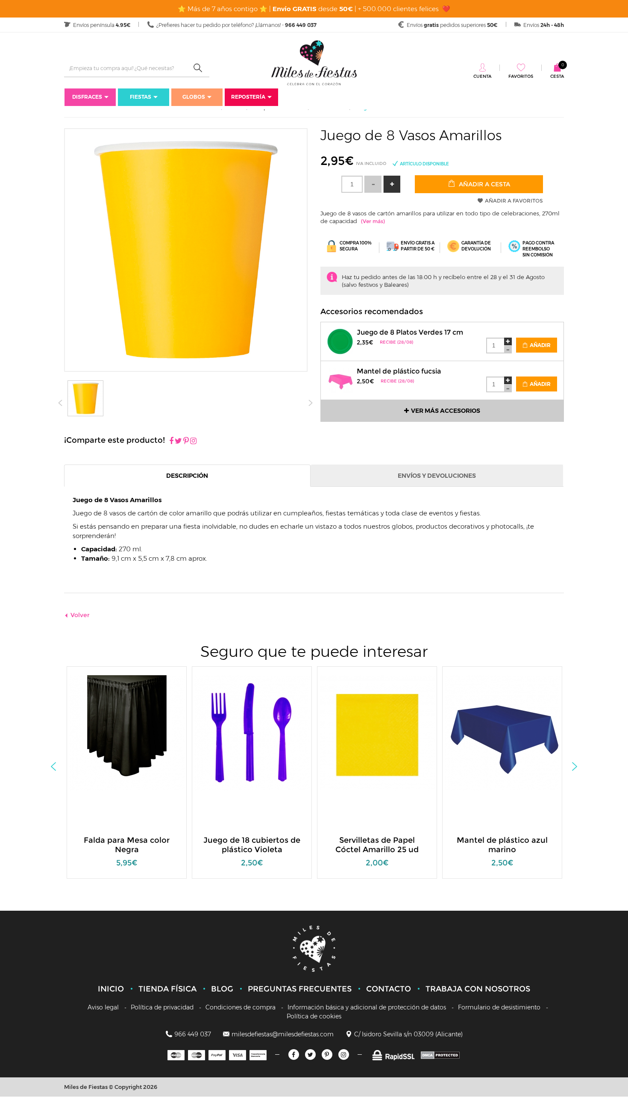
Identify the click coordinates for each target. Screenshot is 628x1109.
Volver (80, 615)
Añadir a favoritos (514, 200)
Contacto (388, 989)
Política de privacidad (162, 1007)
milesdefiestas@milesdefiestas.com (283, 1034)
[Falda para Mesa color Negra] (127, 732)
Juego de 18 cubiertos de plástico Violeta (251, 844)
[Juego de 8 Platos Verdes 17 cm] (340, 340)
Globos (193, 97)
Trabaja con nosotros (478, 989)
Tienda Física (167, 989)
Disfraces (87, 97)
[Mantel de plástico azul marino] (502, 732)
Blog (222, 989)
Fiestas (140, 97)
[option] (126, 776)
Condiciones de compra (240, 1007)
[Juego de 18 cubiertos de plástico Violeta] (252, 732)
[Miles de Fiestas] (314, 63)
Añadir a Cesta (483, 184)
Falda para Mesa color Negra (127, 844)
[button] (391, 184)
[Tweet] (178, 441)
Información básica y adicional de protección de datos (367, 1007)
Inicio (111, 989)
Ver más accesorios (445, 411)
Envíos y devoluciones (437, 475)
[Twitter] (310, 1054)
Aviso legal (103, 1007)
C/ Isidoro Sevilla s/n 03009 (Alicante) (408, 1034)
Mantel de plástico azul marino (502, 844)
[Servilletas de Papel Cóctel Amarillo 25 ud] (377, 732)
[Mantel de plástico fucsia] (340, 379)
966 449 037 (192, 1034)
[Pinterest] (186, 441)
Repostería (248, 97)
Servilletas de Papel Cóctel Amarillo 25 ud (377, 844)
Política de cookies (314, 1016)
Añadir (539, 345)
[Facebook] (171, 441)
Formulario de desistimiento (499, 1007)
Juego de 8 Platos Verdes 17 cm (410, 332)
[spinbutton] (352, 184)
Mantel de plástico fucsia (399, 371)
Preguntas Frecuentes (300, 989)
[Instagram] (193, 441)
